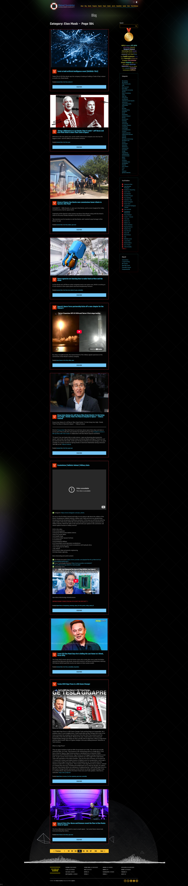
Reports (100, 6)
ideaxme (122, 58)
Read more (79, 87)
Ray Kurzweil (125, 87)
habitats (69, 225)
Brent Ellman (127, 235)
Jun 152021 (54, 465)
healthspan (131, 57)
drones (124, 142)
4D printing (125, 82)
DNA (123, 85)
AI (125, 45)
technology (133, 68)
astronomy (125, 102)
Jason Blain (127, 241)
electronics (125, 146)
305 (96, 851)
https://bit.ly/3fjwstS (65, 772)
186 (87, 851)
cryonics (124, 131)
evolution (124, 160)
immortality (127, 58)
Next (102, 851)
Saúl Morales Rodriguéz (127, 187)
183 (76, 851)
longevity (128, 63)
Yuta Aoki (126, 219)
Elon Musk (66, 82)
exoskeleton (125, 163)
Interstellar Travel (134, 58)
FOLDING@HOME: (106, 872)
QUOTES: (122, 874)
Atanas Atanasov (59, 360)
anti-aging (134, 45)
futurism (135, 54)
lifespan (123, 62)
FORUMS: (104, 874)
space (69, 142)
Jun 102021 (54, 824)
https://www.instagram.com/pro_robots (72, 513)
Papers (104, 6)
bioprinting (125, 114)
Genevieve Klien (59, 82)
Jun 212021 (54, 71)
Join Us (113, 6)
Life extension (132, 61)
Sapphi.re (73, 881)
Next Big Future (126, 265)
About (82, 6)
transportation (76, 667)
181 (69, 851)
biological (124, 111)
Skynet (124, 91)
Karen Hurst (127, 204)
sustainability (80, 290)
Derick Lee (127, 221)
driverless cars (125, 140)
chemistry (124, 122)
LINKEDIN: (104, 868)
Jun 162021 (54, 307)
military (69, 360)
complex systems (126, 125)
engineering (74, 776)
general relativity (126, 172)
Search (136, 26)
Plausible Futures (126, 267)
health (125, 57)
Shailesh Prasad (128, 195)
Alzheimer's (128, 45)
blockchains (125, 119)
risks (132, 66)
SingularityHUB (126, 269)
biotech (132, 49)
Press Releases (134, 6)
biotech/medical (126, 116)
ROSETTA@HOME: (69, 874)
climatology (72, 606)
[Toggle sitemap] (134, 2)
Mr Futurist (125, 263)
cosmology (125, 128)
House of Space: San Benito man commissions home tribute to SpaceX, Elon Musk (79, 203)
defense (124, 137)
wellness (133, 70)
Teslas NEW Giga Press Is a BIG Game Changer (73, 684)
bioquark (127, 49)
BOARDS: (123, 870)
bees (123, 107)
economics (125, 143)
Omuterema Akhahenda (127, 212)
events (123, 159)
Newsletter (119, 6)
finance (124, 165)
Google (122, 56)
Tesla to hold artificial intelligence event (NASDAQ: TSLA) (77, 71)
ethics (123, 157)
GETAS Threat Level (55, 870)
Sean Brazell (127, 231)
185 (84, 851)
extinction (129, 54)
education (124, 145)
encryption (124, 149)
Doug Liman (60, 430)
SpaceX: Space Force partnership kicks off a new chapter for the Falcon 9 (80, 307)
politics (124, 64)
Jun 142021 (54, 654)
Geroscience (125, 260)
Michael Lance (128, 239)
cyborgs (75, 606)
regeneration (125, 66)
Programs (94, 6)
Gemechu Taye (128, 200)
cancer (126, 53)
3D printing (125, 81)
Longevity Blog (126, 261)
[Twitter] (128, 881)
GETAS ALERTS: (124, 868)
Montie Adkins (128, 243)
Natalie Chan (127, 229)
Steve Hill (126, 233)
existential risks (124, 54)
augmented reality (126, 104)
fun (123, 169)
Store (128, 6)
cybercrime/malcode (127, 134)
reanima (127, 64)
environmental (125, 156)
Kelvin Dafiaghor (128, 202)
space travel (74, 225)
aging (123, 45)
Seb (125, 237)
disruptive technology (127, 139)
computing (125, 126)
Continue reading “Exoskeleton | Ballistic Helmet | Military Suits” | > (70, 601)
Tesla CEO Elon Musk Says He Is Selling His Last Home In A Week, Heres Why (80, 654)
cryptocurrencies (126, 133)
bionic (123, 113)
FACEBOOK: (68, 868)
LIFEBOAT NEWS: (87, 868)
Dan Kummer (127, 209)
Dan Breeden (127, 194)
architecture (125, 99)
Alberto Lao (127, 223)
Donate (109, 6)
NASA (133, 62)
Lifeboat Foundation (59, 881)
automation (125, 105)
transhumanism (126, 70)
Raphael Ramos (59, 606)
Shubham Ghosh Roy (129, 190)
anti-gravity (125, 97)
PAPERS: (85, 874)
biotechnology (125, 51)
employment (125, 148)
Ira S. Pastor (127, 245)
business (65, 776)
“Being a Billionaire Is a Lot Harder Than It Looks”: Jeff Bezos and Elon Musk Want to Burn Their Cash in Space (80, 131)
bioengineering (66, 606)
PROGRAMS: (123, 872)
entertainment (125, 154)
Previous (58, 851)
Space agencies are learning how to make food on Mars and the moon (80, 279)
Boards (89, 6)
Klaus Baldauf (128, 215)
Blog (86, 6)
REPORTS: (86, 872)
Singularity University (127, 90)
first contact (125, 166)
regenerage (132, 64)
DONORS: (104, 870)
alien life (124, 96)
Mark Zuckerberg (126, 93)
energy (123, 151)
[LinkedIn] (131, 881)
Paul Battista (127, 198)
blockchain (135, 51)
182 (72, 851)
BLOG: (85, 870)
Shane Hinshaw (128, 225)
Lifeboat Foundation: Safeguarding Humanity (62, 6)
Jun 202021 (54, 203)
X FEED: (67, 870)
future (132, 54)
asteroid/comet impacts (128, 100)
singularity (135, 66)
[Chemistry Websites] (129, 35)
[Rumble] (137, 881)
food (69, 290)
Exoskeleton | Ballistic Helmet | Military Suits (73, 465)
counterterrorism (126, 130)
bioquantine (132, 47)
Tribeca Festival (66, 444)
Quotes (124, 6)
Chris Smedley (128, 246)
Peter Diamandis (126, 84)
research (130, 66)
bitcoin (130, 51)
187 (91, 851)
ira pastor (124, 60)
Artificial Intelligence (126, 47)
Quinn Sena (127, 192)
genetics (84, 606)
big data (124, 108)
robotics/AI (70, 82)
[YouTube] (134, 881)
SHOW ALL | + (124, 249)
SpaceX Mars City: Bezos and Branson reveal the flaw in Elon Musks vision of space (81, 824)
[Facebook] (125, 881)
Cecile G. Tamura (128, 217)
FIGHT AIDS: (68, 872)
